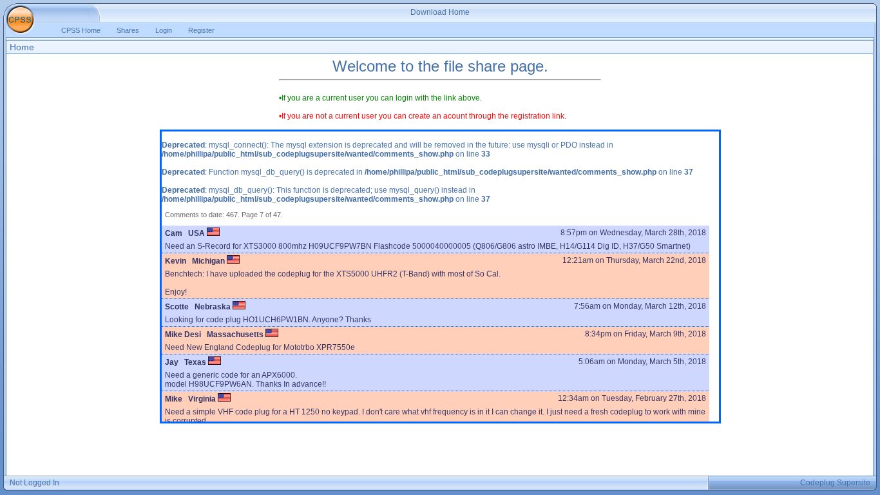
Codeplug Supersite (835, 482)
